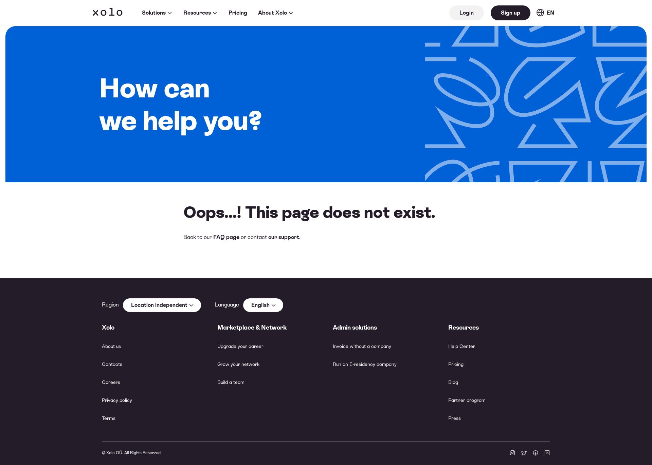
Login (466, 13)
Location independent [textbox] (159, 305)
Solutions (154, 13)
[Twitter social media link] (524, 453)
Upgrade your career (240, 346)
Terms (108, 418)
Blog (453, 382)
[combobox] (162, 305)
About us (111, 346)
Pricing (238, 13)
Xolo (107, 13)
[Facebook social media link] (535, 453)
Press (454, 418)
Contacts (112, 364)
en (550, 13)
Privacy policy (117, 400)
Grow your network (238, 364)
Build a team (230, 382)
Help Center (461, 346)
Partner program (467, 400)
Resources (197, 13)
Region (110, 304)
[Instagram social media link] (512, 453)
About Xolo (272, 13)
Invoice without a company (362, 346)
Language (227, 304)
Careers (111, 382)
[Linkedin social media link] (547, 453)
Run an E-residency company (365, 364)
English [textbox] (260, 305)
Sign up (510, 13)
